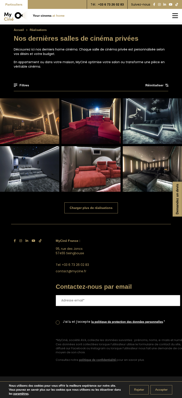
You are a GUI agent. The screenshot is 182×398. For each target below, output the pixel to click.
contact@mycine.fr (71, 271)
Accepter (161, 390)
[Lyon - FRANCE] (152, 121)
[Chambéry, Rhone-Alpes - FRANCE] (91, 169)
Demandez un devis (177, 199)
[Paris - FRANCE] (91, 121)
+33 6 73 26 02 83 (111, 4)
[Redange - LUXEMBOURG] (29, 121)
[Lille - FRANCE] (152, 169)
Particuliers (13, 4)
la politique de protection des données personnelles (127, 321)
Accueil (19, 30)
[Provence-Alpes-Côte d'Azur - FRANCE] (29, 169)
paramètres (20, 394)
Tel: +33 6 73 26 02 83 (72, 265)
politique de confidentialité (97, 360)
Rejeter (139, 390)
